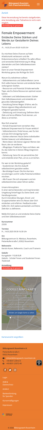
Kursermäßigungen (11, 400)
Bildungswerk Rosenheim (24, 428)
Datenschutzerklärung (14, 307)
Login (5, 377)
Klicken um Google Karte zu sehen (21, 313)
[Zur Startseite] (16, 4)
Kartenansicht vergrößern (12, 337)
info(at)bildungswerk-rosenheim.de (20, 358)
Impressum (7, 405)
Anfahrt (6, 389)
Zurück (5, 12)
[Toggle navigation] (38, 4)
